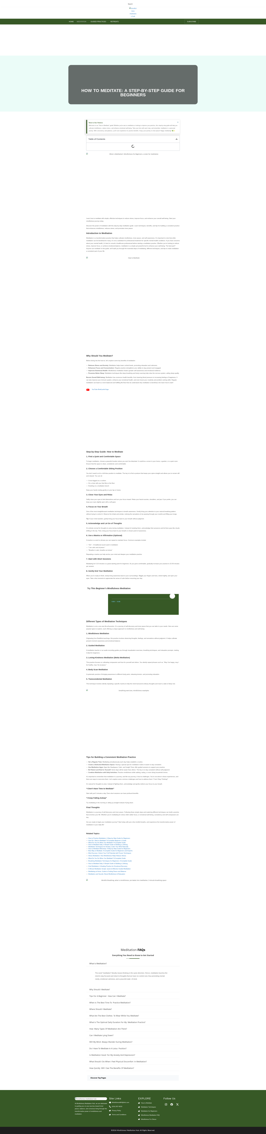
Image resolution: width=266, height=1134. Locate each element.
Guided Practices (98, 21)
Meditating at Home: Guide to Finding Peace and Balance (107, 871)
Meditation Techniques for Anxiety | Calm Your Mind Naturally (108, 846)
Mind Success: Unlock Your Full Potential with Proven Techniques (109, 853)
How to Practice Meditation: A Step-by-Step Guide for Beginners (109, 838)
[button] (135, 4)
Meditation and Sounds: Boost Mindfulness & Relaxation (106, 874)
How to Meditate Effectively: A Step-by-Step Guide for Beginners (109, 848)
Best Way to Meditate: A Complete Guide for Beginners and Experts (110, 851)
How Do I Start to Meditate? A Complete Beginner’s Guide (107, 840)
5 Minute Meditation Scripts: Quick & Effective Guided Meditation (109, 869)
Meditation (81, 21)
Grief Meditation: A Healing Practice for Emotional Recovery (107, 866)
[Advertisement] (133, 40)
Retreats (114, 21)
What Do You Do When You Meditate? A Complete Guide (107, 842)
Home (71, 21)
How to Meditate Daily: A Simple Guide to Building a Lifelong (108, 844)
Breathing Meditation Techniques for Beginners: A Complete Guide (110, 861)
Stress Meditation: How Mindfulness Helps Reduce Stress (107, 856)
